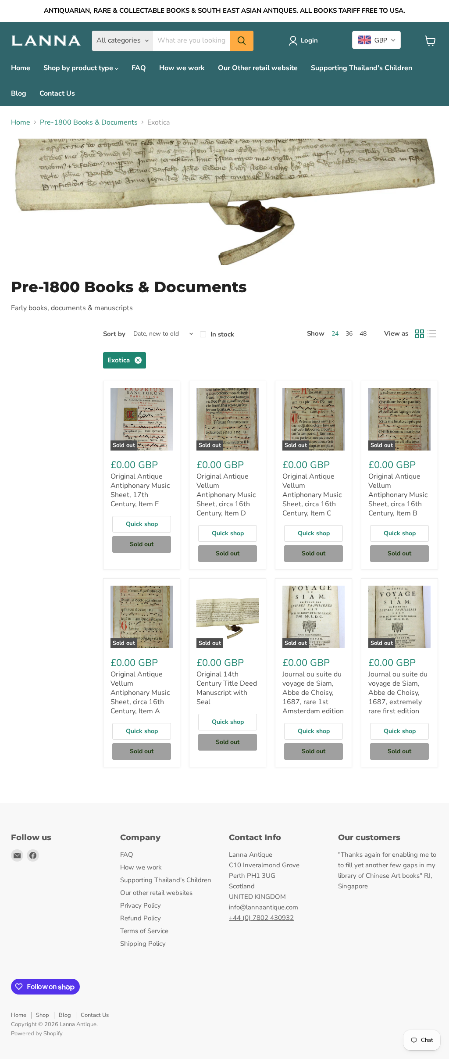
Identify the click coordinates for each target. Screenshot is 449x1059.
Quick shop (142, 524)
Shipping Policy (143, 943)
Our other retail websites (156, 892)
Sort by (114, 334)
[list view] (432, 334)
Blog (18, 93)
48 (363, 333)
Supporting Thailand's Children (361, 68)
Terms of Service (144, 931)
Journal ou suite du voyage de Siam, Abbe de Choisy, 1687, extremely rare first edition (398, 692)
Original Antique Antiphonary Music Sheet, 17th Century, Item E (140, 490)
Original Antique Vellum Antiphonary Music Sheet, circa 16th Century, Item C (312, 495)
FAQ (139, 68)
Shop (42, 1015)
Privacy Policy (140, 905)
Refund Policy (140, 918)
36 (349, 333)
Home (20, 68)
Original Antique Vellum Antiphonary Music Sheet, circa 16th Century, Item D (226, 495)
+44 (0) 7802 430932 (261, 917)
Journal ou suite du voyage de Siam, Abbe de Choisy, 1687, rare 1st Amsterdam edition (313, 692)
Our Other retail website (258, 68)
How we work (182, 68)
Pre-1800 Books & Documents (89, 122)
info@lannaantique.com (263, 907)
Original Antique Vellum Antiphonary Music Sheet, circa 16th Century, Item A (140, 692)
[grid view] (419, 334)
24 (335, 333)
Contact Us (57, 93)
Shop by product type (79, 68)
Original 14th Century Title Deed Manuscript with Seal (226, 688)
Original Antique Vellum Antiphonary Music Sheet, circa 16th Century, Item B (398, 495)
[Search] (241, 41)
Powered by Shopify (37, 1034)
